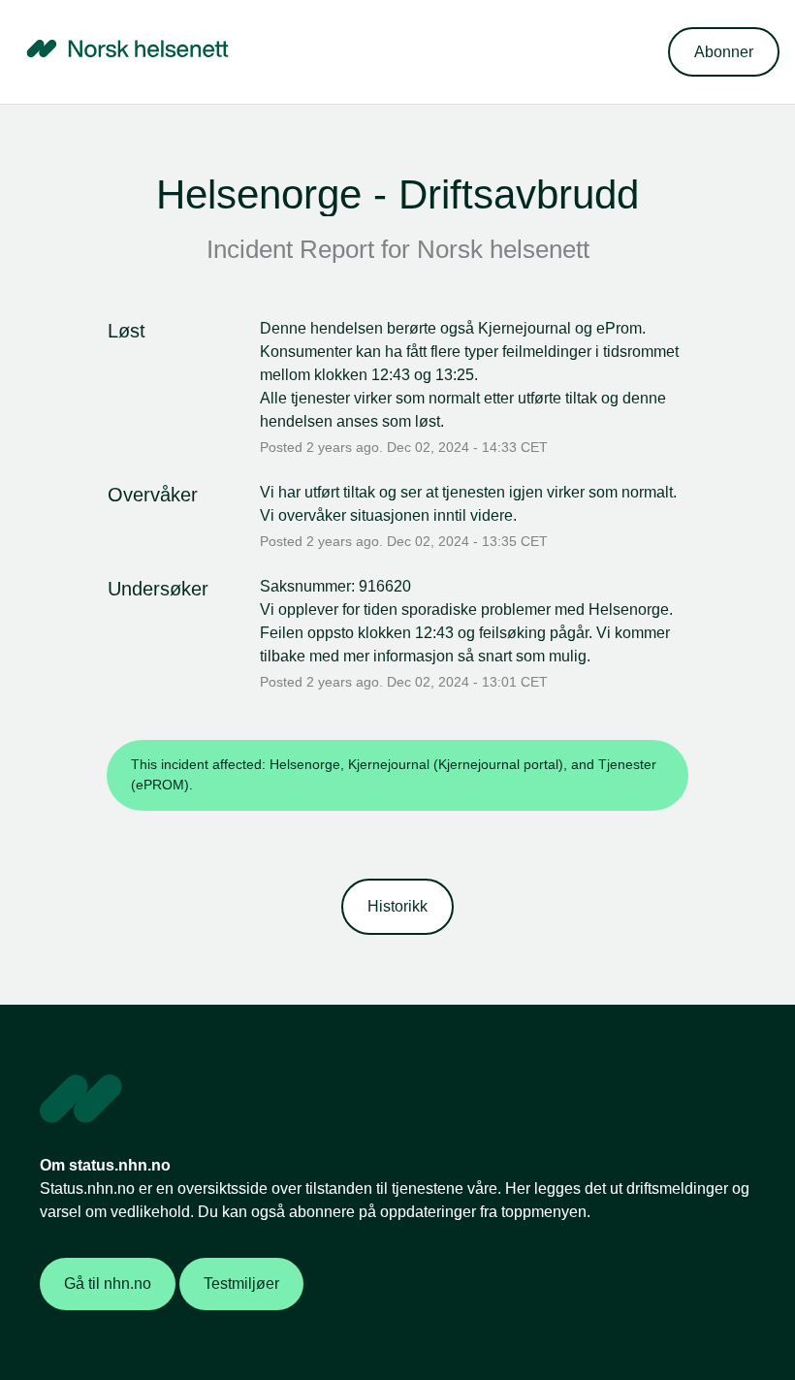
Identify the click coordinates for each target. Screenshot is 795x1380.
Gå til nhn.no (107, 1283)
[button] (723, 52)
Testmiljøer (241, 1283)
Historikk (397, 906)
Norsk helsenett (503, 249)
